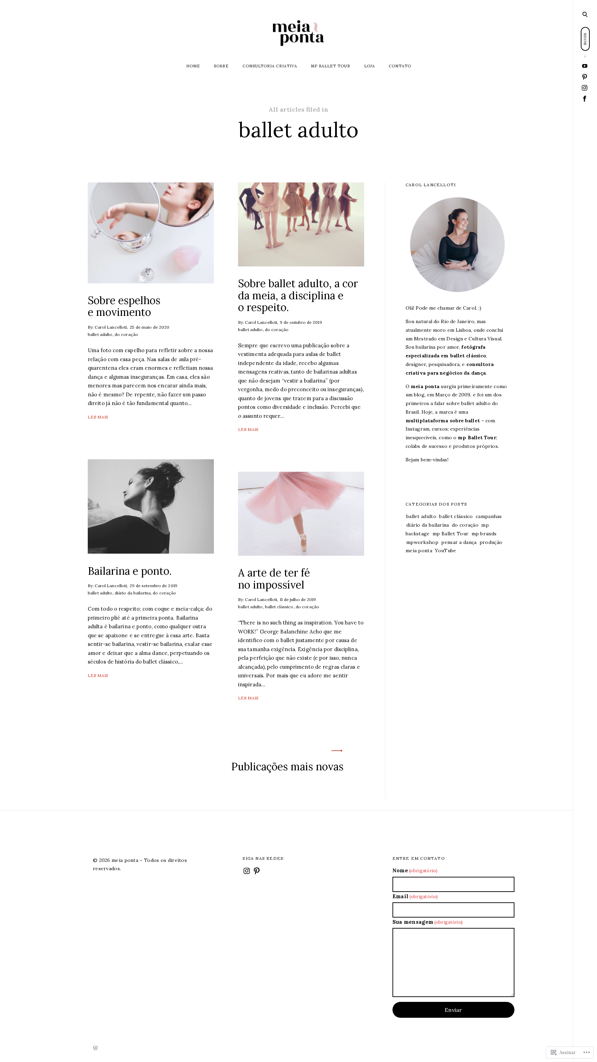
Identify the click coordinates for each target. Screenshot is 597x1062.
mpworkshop (422, 542)
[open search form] (585, 14)
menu (585, 13)
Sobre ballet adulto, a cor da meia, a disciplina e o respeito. (298, 295)
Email (415, 896)
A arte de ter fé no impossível (274, 578)
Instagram (417, 429)
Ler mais (98, 417)
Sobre (221, 66)
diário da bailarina (133, 592)
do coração (126, 334)
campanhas (489, 516)
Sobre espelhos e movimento (124, 306)
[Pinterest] (585, 77)
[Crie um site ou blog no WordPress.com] (95, 1048)
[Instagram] (584, 88)
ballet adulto (100, 334)
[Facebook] (585, 99)
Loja (369, 66)
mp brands (484, 533)
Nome (414, 870)
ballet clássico (279, 607)
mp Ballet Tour (330, 66)
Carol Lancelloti (111, 327)
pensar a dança (458, 542)
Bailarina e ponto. (130, 570)
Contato (400, 66)
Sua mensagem (427, 922)
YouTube (445, 550)
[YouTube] (585, 66)
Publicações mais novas (287, 766)
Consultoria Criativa (270, 66)
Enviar (453, 1009)
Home (193, 66)
